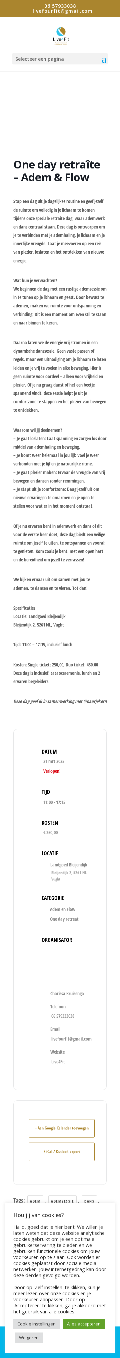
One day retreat (64, 919)
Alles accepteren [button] (84, 1324)
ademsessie (62, 1201)
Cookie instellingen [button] (36, 1324)
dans (89, 1201)
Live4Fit (58, 1061)
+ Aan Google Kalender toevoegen (62, 1128)
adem (35, 1201)
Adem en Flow (62, 909)
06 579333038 (62, 1016)
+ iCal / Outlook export (62, 1151)
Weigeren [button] (29, 1338)
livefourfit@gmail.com (71, 1039)
